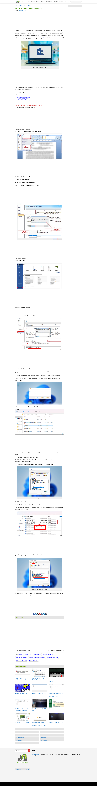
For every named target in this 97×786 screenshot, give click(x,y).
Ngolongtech (42, 37)
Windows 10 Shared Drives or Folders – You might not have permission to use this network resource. (56, 695)
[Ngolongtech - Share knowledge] (20, 1)
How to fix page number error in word (37, 657)
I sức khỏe (42, 732)
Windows (29, 5)
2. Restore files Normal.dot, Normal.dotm (23, 100)
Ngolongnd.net (43, 734)
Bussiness (33, 1)
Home (29, 1)
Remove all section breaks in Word (52, 657)
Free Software (49, 1)
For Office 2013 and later (22, 99)
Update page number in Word (21, 660)
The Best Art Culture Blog (20, 734)
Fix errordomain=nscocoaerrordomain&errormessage (56, 680)
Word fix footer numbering (33, 660)
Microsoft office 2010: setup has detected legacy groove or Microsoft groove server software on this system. (39, 724)
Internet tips (56, 1)
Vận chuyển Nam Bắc (20, 737)
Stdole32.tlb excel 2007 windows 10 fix (55, 650)
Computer (38, 1)
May (25, 10)
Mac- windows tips (44, 740)
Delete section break (37, 654)
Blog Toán (17, 732)
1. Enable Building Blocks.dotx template (23, 97)
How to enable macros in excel (55, 708)
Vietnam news (63, 1)
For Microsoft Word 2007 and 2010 (23, 98)
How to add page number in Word (22, 657)
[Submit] (81, 2)
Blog (68, 1)
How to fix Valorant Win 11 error (23, 650)
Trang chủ (17, 5)
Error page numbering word (48, 654)
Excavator (43, 1)
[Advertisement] (39, 22)
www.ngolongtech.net (36, 754)
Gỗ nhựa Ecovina (19, 740)
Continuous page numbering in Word (24, 654)
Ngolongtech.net (43, 737)
